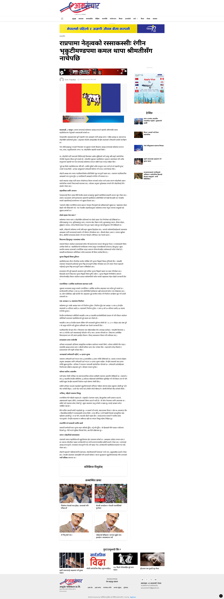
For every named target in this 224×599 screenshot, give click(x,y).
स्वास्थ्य (155, 19)
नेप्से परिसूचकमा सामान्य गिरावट (154, 146)
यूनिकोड (126, 587)
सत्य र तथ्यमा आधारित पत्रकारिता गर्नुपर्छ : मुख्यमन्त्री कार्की (153, 120)
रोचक (148, 19)
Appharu (133, 597)
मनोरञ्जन (113, 19)
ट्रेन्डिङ (149, 113)
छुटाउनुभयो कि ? (112, 549)
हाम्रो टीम (90, 587)
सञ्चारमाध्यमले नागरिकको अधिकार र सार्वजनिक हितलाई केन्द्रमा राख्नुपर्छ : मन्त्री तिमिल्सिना (153, 175)
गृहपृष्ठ (74, 19)
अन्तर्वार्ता (128, 19)
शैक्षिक (97, 19)
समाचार (81, 19)
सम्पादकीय (89, 19)
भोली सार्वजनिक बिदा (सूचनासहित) (98, 568)
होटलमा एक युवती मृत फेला (149, 568)
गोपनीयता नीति (107, 587)
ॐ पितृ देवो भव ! (66, 535)
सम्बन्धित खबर (93, 480)
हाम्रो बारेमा (98, 587)
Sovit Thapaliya (70, 80)
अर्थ (134, 19)
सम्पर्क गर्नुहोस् (117, 587)
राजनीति (104, 19)
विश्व (142, 19)
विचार (120, 19)
